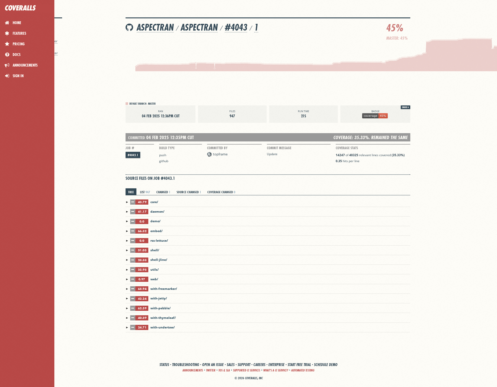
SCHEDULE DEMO (326, 364)
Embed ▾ (405, 107)
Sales (231, 364)
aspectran (155, 27)
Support (244, 364)
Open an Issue (213, 364)
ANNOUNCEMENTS (192, 370)
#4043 (236, 27)
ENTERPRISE (276, 364)
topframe (220, 154)
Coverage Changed (221, 192)
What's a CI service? (275, 370)
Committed (136, 137)
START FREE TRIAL (299, 364)
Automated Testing (303, 370)
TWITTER (210, 370)
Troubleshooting (185, 364)
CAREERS (259, 364)
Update (272, 154)
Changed (163, 192)
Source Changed (189, 192)
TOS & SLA (224, 370)
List (145, 192)
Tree (131, 192)
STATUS (164, 364)
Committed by (217, 147)
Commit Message (279, 147)
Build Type (166, 147)
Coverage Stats (347, 147)
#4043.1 (133, 155)
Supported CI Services (246, 370)
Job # (130, 147)
